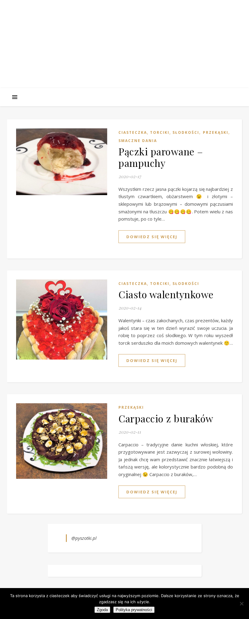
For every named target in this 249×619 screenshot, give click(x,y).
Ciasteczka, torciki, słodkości (158, 132)
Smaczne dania (137, 140)
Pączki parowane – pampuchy (160, 157)
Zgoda (102, 609)
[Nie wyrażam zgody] (241, 603)
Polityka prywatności (134, 609)
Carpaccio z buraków (165, 418)
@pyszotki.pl (84, 538)
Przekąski (215, 132)
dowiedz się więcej (151, 236)
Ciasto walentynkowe (166, 294)
